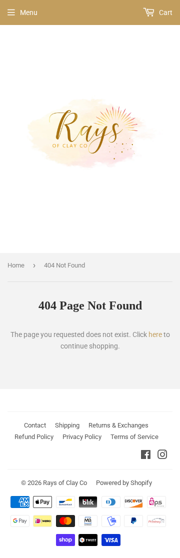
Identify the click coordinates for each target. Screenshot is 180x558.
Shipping (67, 425)
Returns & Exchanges (118, 425)
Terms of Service (134, 436)
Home (16, 265)
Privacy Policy (82, 436)
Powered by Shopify (124, 482)
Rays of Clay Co (65, 482)
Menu (29, 12)
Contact (35, 425)
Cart (165, 12)
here (155, 334)
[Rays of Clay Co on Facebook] (145, 456)
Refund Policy (34, 436)
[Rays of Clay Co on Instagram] (163, 456)
